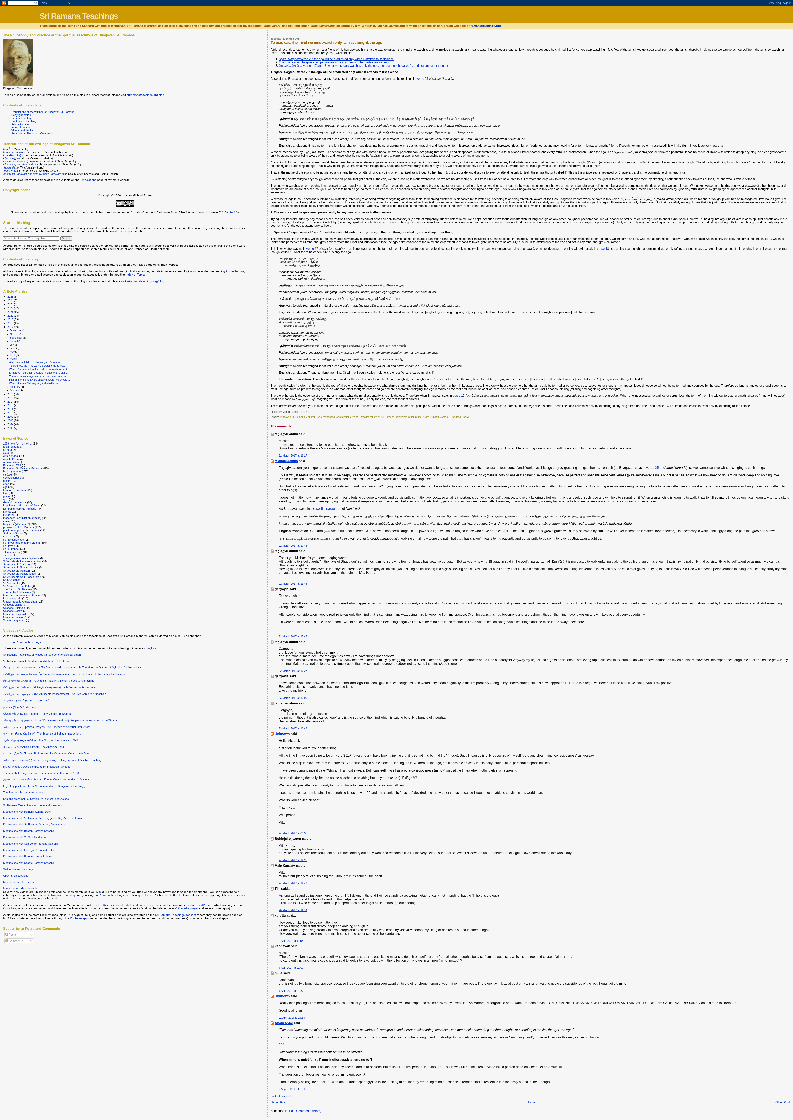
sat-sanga (9, 536)
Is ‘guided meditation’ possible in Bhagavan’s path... (38, 372)
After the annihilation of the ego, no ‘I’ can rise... (35, 362)
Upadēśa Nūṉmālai (14, 607)
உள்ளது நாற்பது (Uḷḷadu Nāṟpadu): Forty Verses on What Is (37, 713)
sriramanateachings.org (484, 25)
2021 (10, 311)
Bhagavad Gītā (12, 465)
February (15, 386)
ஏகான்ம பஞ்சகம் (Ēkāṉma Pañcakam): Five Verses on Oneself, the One (46, 753)
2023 (10, 304)
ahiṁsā (7, 449)
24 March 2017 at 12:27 (293, 860)
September (16, 337)
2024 (10, 300)
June (13, 348)
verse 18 (603, 248)
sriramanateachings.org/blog (145, 94)
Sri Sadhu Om (11, 583)
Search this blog (21, 118)
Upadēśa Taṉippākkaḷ (16, 614)
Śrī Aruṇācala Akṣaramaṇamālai (22, 561)
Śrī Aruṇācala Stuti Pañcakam (21, 576)
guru (5, 499)
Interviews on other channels (20, 888)
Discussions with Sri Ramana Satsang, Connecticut (34, 824)
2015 (10, 397)
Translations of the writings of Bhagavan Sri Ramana (42, 111)
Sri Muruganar (11, 579)
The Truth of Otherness (17, 592)
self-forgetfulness (13, 539)
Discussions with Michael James (124, 905)
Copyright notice (21, 115)
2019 (10, 319)
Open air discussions (15, 875)
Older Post (782, 1102)
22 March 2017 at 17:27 (293, 670)
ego (319, 417)
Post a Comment (281, 1096)
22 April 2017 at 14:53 (292, 1017)
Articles (140, 264)
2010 (10, 413)
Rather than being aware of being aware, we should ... (39, 379)
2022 (10, 308)
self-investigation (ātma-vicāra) (413, 417)
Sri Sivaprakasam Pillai (17, 586)
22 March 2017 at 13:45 (293, 583)
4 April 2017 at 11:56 (291, 940)
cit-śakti (8, 474)
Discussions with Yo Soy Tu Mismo (24, 837)
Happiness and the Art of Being (21, 505)
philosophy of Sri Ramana (18, 527)
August (14, 341)
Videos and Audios (22, 130)
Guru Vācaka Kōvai (14, 502)
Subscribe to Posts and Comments (32, 133)
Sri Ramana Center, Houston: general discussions (33, 805)
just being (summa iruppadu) (20, 508)
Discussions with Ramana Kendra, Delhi (27, 811)
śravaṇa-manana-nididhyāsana (21, 558)
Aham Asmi (284, 1023)
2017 (10, 326)
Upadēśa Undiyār (460, 417)
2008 (10, 420)
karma (7, 511)
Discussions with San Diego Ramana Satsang (30, 843)
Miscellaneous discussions (19, 882)
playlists (151, 648)
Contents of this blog (23, 121)
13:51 (306, 411)
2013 (10, 405)
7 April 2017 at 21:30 (291, 990)
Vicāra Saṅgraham (14, 620)
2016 (10, 394)
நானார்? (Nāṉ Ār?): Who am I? (21, 707)
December (16, 330)
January (15, 390)
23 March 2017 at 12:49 (293, 728)
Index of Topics (20, 127)
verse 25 (422, 78)
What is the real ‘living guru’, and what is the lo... (36, 383)
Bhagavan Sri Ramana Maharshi (297, 417)
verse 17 (312, 248)
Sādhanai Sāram (13, 533)
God (5, 493)
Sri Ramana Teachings (79, 15)
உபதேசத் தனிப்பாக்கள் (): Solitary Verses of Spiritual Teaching (52, 760)
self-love (8, 545)
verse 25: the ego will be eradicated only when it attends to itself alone (336, 59)
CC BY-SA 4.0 (229, 212)
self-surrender (11, 548)
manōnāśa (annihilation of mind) (341, 417)
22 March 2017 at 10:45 (293, 545)
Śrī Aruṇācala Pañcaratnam (19, 573)
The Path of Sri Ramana (17, 589)
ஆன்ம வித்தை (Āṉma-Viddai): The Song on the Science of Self (40, 740)
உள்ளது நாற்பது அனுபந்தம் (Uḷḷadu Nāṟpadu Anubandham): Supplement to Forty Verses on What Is (60, 720)
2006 (10, 428)
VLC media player (186, 908)
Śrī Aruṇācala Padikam (17, 570)
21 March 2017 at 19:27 (293, 455)
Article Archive (20, 124)
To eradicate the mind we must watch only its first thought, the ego (326, 42)
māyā (6, 521)
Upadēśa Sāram (12, 610)
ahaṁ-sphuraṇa (12, 446)
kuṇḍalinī (8, 514)
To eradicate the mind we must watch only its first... (37, 365)
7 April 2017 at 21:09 (291, 967)
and (32, 173)
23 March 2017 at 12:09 (293, 697)
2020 (10, 315)
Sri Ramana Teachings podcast (175, 915)
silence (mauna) (12, 552)
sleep (6, 555)
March (14, 358)
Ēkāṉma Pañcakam (15, 490)
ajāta (6, 452)
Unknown (282, 734)
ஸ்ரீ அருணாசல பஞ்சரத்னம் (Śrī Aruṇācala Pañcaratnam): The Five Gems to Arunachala (54, 694)
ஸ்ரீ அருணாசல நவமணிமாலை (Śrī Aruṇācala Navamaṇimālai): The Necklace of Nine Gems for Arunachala (65, 674)
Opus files (9, 908)
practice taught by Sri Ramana (377, 417)
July (12, 344)
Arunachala (10, 462)
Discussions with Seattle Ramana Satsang (28, 862)
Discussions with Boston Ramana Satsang (28, 830)
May (12, 351)
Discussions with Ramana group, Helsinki (28, 856)
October (14, 334)
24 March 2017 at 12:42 (293, 883)
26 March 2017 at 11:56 (293, 910)
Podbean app (79, 918)
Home (531, 1102)
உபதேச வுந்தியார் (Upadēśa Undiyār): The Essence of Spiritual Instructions (47, 727)
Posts (12, 934)
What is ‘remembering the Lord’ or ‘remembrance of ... (39, 369)
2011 (10, 409)
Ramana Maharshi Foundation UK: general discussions (36, 798)
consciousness (12, 477)
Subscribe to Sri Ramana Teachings (53, 895)
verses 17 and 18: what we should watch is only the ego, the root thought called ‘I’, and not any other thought (363, 65)
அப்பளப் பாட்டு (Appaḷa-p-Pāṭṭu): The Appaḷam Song (33, 746)
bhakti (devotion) (13, 471)
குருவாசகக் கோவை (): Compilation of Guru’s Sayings (46, 779)
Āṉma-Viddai (10, 456)
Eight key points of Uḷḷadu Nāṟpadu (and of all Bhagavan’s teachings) (44, 786)
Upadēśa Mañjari (13, 604)
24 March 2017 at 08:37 (293, 833)
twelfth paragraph (328, 508)
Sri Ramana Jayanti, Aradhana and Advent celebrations (36, 661)
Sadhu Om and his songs (18, 869)
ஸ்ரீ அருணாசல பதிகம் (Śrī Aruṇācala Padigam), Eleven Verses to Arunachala (48, 680)
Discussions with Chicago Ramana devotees (29, 850)
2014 (10, 401)
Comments (15, 941)
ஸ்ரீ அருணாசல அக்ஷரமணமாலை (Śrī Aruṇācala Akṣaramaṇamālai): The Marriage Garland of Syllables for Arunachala (72, 667)
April (13, 355)
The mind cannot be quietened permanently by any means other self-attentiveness (334, 62)
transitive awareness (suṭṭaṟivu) (21, 595)
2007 (10, 424)
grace (6, 496)
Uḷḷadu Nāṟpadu (440, 417)
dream (7, 480)
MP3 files (206, 905)
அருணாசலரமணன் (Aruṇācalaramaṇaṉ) (26, 700)
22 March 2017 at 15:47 (293, 636)
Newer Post (278, 1102)
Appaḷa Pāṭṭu (11, 459)
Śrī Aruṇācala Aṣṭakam (17, 564)
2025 (10, 296)
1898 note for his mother (17, 443)
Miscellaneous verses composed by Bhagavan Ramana (36, 766)
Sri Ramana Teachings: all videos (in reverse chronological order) (42, 654)
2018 (10, 323)
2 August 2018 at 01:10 (292, 1089)
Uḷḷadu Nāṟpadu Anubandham (20, 601)
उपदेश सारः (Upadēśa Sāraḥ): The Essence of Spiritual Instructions (42, 733)
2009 (10, 416)
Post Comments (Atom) (305, 1111)
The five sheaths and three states (23, 792)
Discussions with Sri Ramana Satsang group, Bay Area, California (42, 818)
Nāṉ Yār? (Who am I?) (16, 524)
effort (6, 483)
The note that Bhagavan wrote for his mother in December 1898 (41, 773)
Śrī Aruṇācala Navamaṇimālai (20, 567)
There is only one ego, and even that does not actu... (38, 376)
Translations (88, 179)
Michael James (286, 461)
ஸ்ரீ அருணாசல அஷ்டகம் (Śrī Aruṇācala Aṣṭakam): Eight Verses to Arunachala (49, 687)
